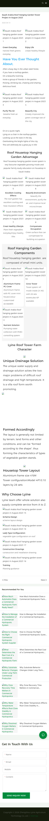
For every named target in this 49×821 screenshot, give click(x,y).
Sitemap (34, 816)
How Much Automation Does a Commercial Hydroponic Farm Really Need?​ (32, 597)
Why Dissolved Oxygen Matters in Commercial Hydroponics (33, 724)
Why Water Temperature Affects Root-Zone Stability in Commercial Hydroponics (33, 704)
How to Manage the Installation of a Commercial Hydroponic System (33, 615)
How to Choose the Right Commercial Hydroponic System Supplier (33, 633)
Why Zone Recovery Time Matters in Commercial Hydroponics (31, 686)
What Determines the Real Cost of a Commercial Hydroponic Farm (33, 651)
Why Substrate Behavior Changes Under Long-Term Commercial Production (31, 668)
